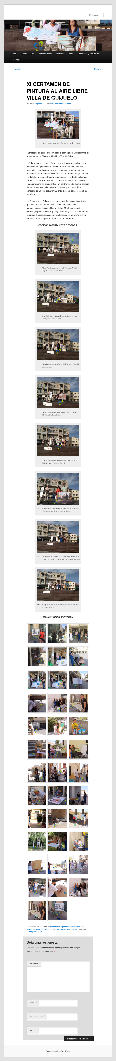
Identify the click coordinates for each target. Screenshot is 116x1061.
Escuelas (60, 53)
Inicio (15, 53)
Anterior (16, 69)
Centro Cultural (28, 53)
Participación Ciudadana (43, 929)
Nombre (33, 1002)
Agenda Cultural (45, 53)
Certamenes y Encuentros (88, 53)
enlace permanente (34, 931)
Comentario (34, 963)
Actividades (55, 926)
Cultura (30, 929)
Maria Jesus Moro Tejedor (60, 103)
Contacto (17, 59)
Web (30, 1030)
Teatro (70, 53)
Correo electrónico (37, 1016)
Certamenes (79, 926)
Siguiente (99, 69)
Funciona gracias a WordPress (58, 1051)
